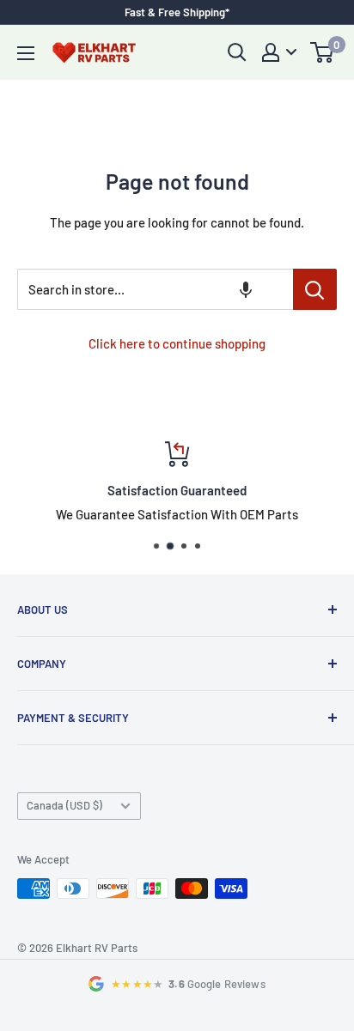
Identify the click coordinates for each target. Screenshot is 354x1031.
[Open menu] (25, 53)
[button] (245, 289)
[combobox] (155, 289)
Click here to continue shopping (177, 343)
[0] (322, 52)
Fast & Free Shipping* (177, 12)
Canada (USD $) (64, 805)
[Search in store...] (315, 289)
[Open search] (237, 52)
